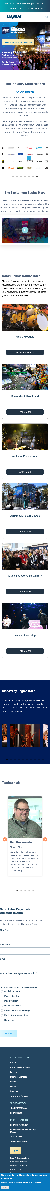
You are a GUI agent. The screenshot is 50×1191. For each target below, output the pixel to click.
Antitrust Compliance (20, 1067)
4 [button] (25, 176)
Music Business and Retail (16, 1015)
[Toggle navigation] (4, 17)
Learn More (25, 412)
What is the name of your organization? (18, 973)
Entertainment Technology (17, 1010)
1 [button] (13, 176)
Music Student (11, 1000)
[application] (25, 230)
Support (14, 1091)
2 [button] (17, 176)
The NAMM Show (18, 1107)
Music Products (25, 352)
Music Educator (11, 995)
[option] (25, 158)
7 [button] (37, 176)
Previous (5, 738)
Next (45, 738)
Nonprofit (9, 1019)
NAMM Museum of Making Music (23, 1130)
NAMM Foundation (19, 1124)
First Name (5, 930)
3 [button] (21, 176)
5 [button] (29, 176)
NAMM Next (16, 1112)
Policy (13, 1086)
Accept (5, 1187)
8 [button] (35, 759)
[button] (25, 230)
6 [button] (33, 176)
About (13, 1062)
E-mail (3, 958)
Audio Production (12, 991)
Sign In (15, 1150)
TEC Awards (16, 1136)
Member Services (18, 1076)
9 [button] (39, 759)
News (13, 1081)
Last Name (5, 944)
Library (13, 1071)
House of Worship (12, 1005)
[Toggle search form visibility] (46, 17)
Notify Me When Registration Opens (18, 42)
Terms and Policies (19, 1095)
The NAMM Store (18, 1141)
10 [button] (43, 759)
